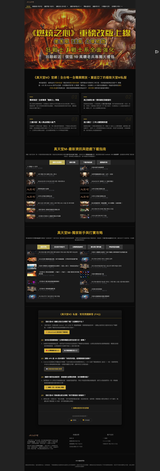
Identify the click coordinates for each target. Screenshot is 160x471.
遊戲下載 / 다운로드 (49, 6)
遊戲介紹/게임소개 (74, 6)
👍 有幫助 (73, 420)
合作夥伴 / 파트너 (116, 6)
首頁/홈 (28, 6)
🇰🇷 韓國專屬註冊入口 (70, 350)
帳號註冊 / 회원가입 (37, 6)
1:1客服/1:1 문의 (105, 6)
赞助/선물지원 (87, 6)
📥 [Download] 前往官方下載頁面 (57, 332)
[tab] (57, 162)
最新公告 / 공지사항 (61, 6)
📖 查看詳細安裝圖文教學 (54, 369)
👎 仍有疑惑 (86, 420)
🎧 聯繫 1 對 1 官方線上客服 (55, 387)
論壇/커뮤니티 (96, 6)
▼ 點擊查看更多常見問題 (80, 408)
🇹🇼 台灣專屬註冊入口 (52, 350)
